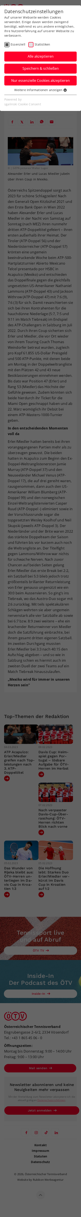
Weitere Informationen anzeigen (38, 90)
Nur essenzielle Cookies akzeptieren (40, 80)
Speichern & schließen (40, 68)
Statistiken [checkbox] (42, 44)
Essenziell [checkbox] (18, 44)
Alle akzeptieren (41, 56)
